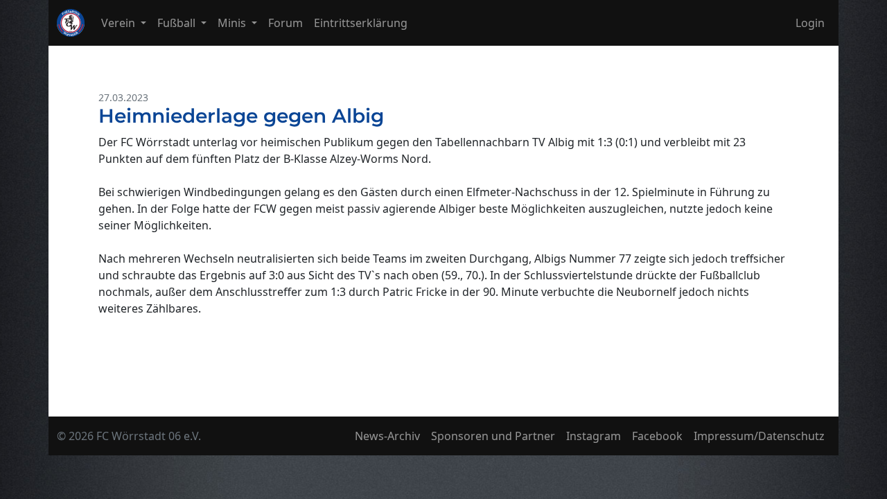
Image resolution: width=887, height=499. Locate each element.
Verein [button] (119, 22)
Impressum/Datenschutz (759, 436)
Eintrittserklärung (360, 22)
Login (810, 22)
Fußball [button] (177, 22)
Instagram (593, 436)
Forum (285, 22)
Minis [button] (233, 22)
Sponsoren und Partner (493, 436)
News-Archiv (387, 436)
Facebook (657, 436)
